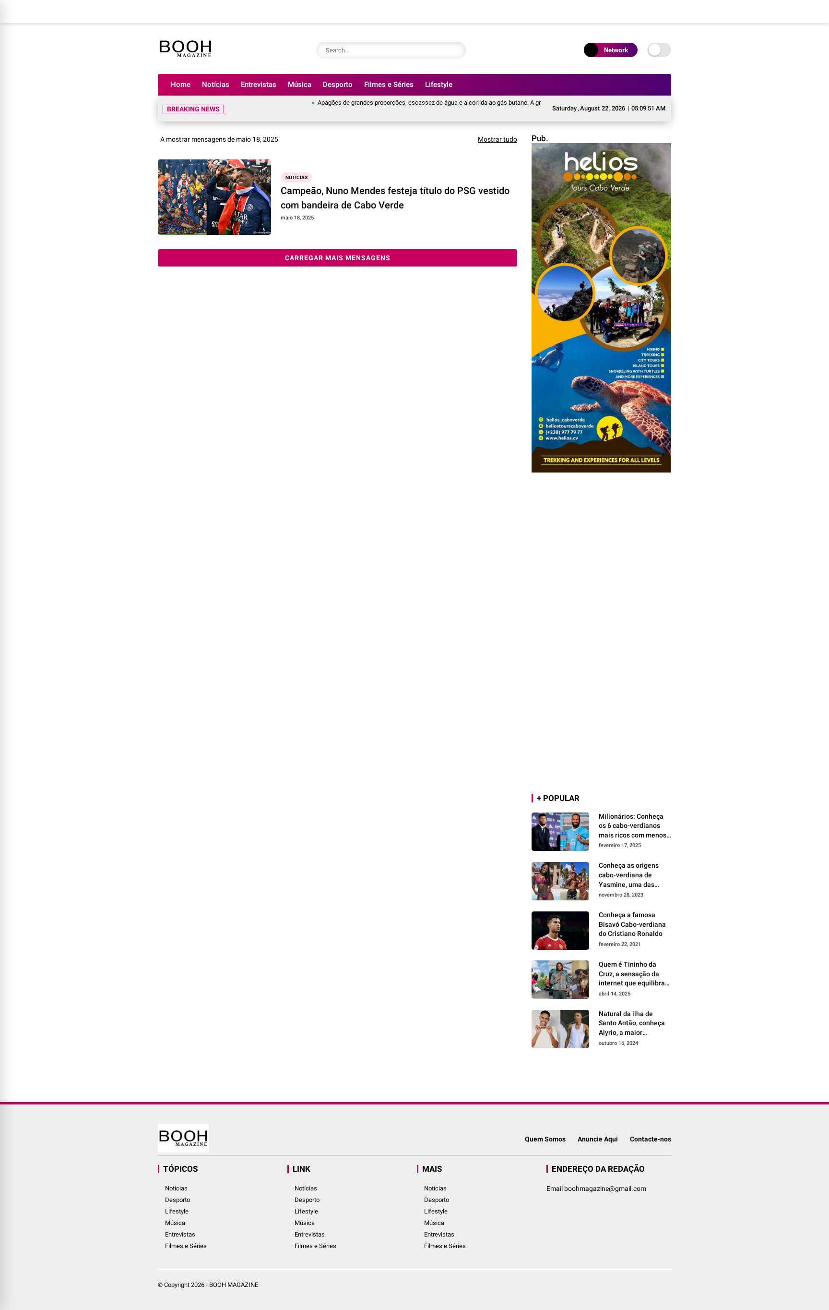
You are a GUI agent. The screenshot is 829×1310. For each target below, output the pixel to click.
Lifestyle (438, 84)
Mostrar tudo (497, 139)
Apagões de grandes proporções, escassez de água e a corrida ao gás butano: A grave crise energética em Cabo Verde (455, 102)
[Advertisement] (601, 634)
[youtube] (642, 11)
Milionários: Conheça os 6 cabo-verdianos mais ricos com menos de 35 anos (632, 826)
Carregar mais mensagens (338, 258)
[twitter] (613, 11)
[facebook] (599, 11)
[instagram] (628, 11)
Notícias (215, 84)
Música (299, 84)
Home (180, 84)
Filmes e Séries (389, 84)
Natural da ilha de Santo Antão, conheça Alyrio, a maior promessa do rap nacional (632, 1024)
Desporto (338, 84)
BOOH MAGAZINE (233, 1284)
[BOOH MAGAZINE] (185, 61)
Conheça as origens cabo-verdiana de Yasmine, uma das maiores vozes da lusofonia (629, 875)
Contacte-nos (650, 1139)
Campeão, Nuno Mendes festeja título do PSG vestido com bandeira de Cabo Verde (395, 198)
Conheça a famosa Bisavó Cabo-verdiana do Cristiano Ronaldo (632, 924)
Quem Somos (545, 1139)
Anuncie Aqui (598, 1139)
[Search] (456, 50)
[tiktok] (656, 11)
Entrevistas (258, 84)
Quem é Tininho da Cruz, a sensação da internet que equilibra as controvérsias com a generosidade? (634, 974)
